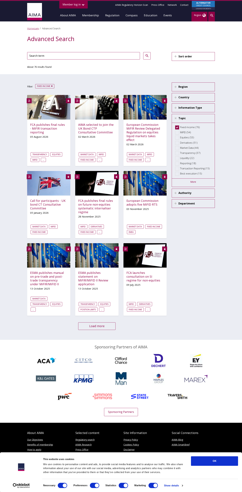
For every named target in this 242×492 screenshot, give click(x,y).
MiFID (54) (185, 132)
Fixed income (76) (190, 127)
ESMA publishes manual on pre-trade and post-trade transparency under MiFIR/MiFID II (47, 278)
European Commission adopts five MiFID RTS (142, 202)
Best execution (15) (191, 173)
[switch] (94, 485)
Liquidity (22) (187, 158)
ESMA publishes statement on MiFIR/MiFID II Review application (93, 278)
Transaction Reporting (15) (195, 168)
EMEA (131, 232)
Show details (171, 485)
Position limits (88, 309)
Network (172, 4)
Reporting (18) (188, 163)
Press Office (157, 4)
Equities (56, 154)
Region (183, 87)
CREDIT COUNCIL (203, 5)
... (43, 159)
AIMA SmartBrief (181, 444)
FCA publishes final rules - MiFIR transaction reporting (47, 128)
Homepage (33, 28)
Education (150, 15)
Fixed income (43, 86)
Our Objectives (35, 439)
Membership (90, 15)
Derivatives (96, 226)
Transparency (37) (190, 152)
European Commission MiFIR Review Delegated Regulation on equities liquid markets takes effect (143, 132)
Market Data (87, 154)
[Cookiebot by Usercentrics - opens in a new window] (21, 485)
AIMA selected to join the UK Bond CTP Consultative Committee (96, 128)
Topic (182, 118)
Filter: (30, 86)
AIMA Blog (177, 439)
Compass (132, 15)
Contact (184, 4)
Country (183, 97)
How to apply (34, 449)
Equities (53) (187, 137)
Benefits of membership (40, 444)
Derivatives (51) (189, 142)
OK (214, 461)
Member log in (72, 4)
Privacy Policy (130, 439)
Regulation (112, 15)
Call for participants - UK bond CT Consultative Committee (48, 204)
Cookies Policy (131, 444)
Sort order (185, 56)
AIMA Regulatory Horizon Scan (131, 4)
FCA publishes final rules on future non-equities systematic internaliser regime (95, 206)
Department (186, 203)
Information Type (190, 107)
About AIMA (68, 15)
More (193, 181)
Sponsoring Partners (121, 412)
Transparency (39, 154)
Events (167, 15)
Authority (184, 193)
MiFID (35, 159)
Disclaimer (129, 449)
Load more (97, 326)
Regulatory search (85, 439)
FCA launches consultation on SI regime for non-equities (143, 276)
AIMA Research (83, 444)
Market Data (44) (189, 147)
